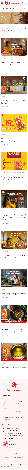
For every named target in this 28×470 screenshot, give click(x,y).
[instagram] (12, 438)
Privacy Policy (6, 415)
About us (5, 399)
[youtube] (6, 438)
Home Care (10, 30)
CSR (4, 403)
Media (4, 408)
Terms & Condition (8, 417)
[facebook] (3, 438)
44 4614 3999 (13, 435)
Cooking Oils (18, 415)
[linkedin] (9, 438)
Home (2, 19)
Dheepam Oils (18, 417)
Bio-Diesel (17, 403)
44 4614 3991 (21, 435)
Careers (5, 401)
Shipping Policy (7, 419)
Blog (4, 406)
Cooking (19, 30)
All (2, 30)
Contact (17, 399)
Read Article (4, 68)
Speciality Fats (19, 401)
